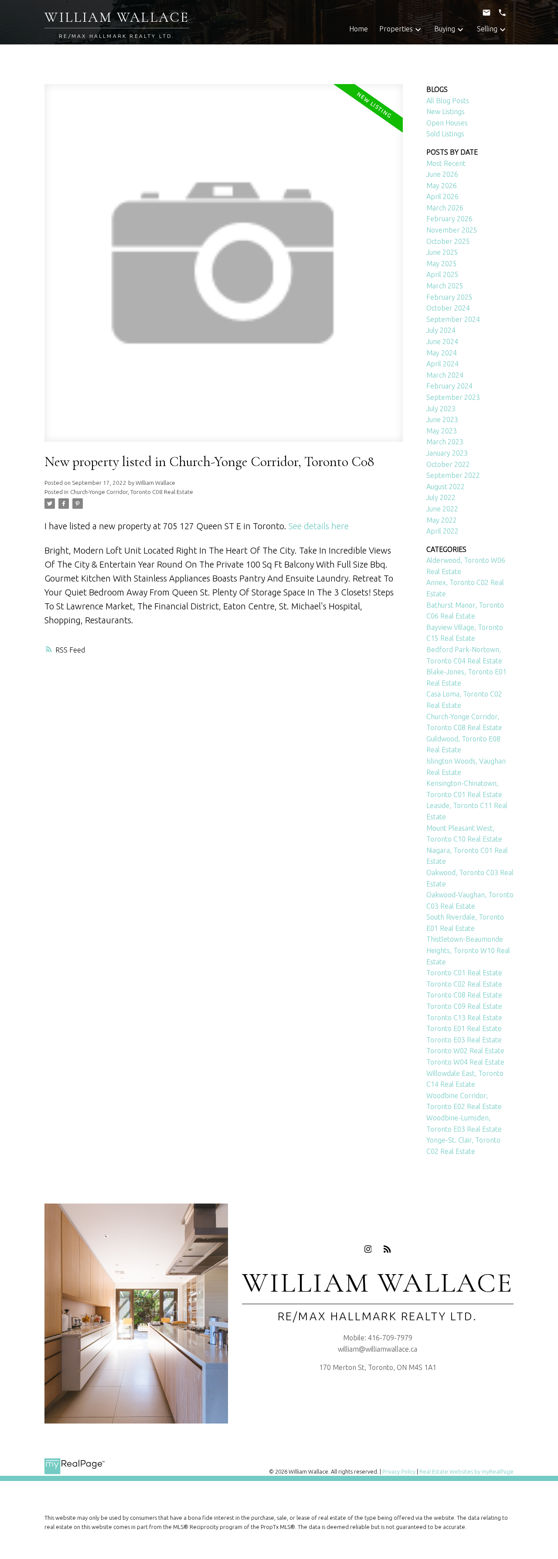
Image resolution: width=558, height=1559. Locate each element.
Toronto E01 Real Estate (464, 1028)
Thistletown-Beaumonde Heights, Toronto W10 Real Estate (468, 950)
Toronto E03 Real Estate (464, 1040)
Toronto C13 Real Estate (464, 1017)
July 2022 (441, 497)
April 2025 (442, 274)
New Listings (445, 111)
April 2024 (442, 364)
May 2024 (441, 353)
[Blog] (387, 1249)
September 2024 (453, 319)
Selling (487, 29)
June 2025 (442, 252)
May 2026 (441, 185)
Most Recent (446, 163)
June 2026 (442, 174)
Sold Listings (445, 134)
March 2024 (444, 375)
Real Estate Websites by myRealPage (466, 1471)
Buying (444, 29)
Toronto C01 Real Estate (464, 973)
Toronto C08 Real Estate (464, 995)
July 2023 (441, 409)
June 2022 (442, 509)
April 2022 (442, 531)
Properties (396, 29)
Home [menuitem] (358, 29)
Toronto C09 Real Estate (464, 1006)
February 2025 (449, 297)
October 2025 (448, 241)
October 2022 (448, 464)
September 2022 (453, 475)
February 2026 (449, 219)
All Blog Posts (447, 101)
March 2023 (444, 442)
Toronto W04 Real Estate (465, 1062)
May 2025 (441, 263)
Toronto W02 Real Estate (465, 1051)
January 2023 (447, 453)
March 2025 (444, 286)
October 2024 (448, 308)
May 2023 (441, 431)
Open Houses (447, 123)
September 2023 (453, 397)
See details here (319, 526)
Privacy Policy (398, 1471)
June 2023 (442, 419)
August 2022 (445, 486)
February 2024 (449, 386)
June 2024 (442, 341)
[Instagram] (368, 1249)
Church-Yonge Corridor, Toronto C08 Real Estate (131, 492)
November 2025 (451, 230)
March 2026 (444, 208)
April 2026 (442, 196)
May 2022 (441, 520)
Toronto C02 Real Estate (464, 984)
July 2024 (441, 330)
